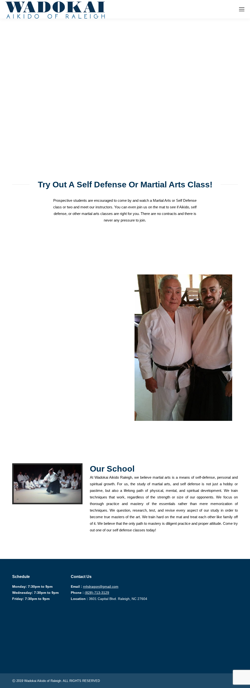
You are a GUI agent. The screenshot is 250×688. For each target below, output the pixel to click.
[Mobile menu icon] (241, 9)
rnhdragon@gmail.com (100, 586)
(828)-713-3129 (97, 593)
